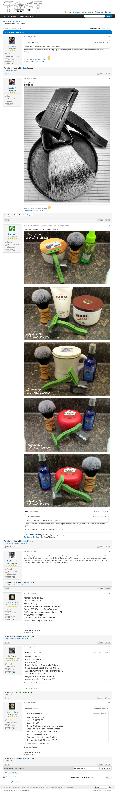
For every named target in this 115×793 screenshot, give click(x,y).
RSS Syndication (69, 787)
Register (28, 16)
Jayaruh (14, 70)
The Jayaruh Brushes (31, 537)
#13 (109, 225)
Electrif (11, 46)
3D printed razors (18, 21)
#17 (109, 702)
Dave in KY (11, 603)
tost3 (4, 21)
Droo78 (8, 217)
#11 (109, 36)
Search (77, 12)
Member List (88, 12)
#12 (109, 78)
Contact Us (16, 787)
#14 (109, 551)
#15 (109, 593)
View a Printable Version (12, 777)
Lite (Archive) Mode (42, 787)
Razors (9, 21)
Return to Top (31, 787)
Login (22, 16)
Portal (69, 12)
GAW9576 (8, 70)
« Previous (13, 28)
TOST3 (23, 787)
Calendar (100, 12)
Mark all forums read (56, 787)
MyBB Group (25, 790)
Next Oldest (9, 768)
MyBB (11, 790)
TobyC (23, 585)
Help (109, 12)
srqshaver (13, 217)
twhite (22, 638)
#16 (109, 647)
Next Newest (18, 768)
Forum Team (7, 787)
